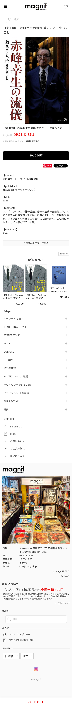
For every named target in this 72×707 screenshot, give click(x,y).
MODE (7, 343)
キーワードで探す (13, 318)
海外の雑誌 (10, 368)
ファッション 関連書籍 (16, 393)
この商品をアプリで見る (35, 243)
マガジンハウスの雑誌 (16, 376)
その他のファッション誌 (17, 384)
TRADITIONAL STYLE (15, 327)
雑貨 (6, 409)
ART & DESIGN (12, 401)
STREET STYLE (12, 335)
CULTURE (9, 351)
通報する (64, 253)
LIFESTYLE (9, 360)
